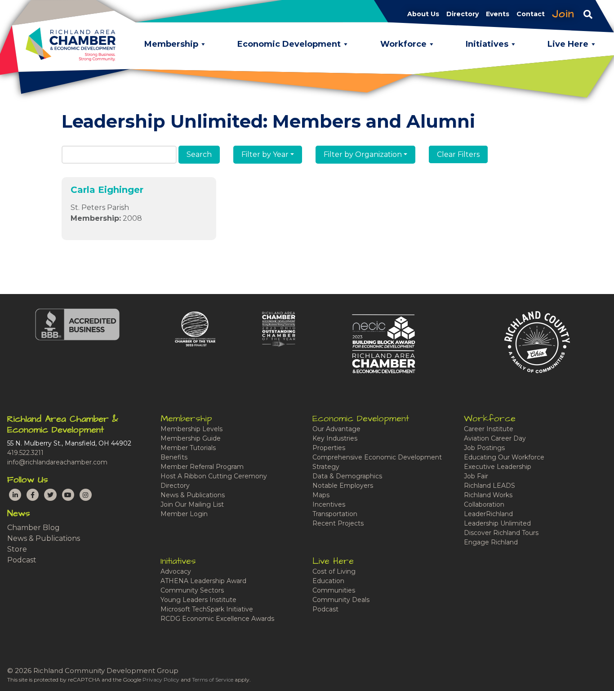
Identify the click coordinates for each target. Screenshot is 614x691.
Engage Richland (491, 542)
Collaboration (484, 504)
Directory (175, 485)
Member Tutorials (188, 448)
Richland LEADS (489, 485)
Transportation (334, 514)
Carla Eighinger (107, 189)
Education (328, 581)
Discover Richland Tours (501, 533)
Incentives (328, 504)
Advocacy (175, 571)
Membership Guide (190, 438)
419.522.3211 (25, 453)
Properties (328, 448)
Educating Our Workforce (504, 457)
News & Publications (43, 538)
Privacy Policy (160, 679)
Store (17, 549)
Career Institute (488, 429)
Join (563, 14)
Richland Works (488, 495)
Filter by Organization (363, 154)
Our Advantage (336, 429)
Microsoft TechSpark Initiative (206, 609)
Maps (320, 495)
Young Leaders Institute (198, 600)
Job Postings (484, 448)
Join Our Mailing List (192, 504)
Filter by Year (265, 154)
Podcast (21, 560)
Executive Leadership (497, 467)
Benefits (173, 457)
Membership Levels (191, 429)
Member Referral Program (202, 467)
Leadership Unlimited (497, 523)
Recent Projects (338, 523)
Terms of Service (212, 679)
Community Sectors (192, 590)
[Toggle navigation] (588, 14)
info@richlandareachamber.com (57, 462)
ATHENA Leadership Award (203, 581)
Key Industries (334, 438)
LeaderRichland (488, 514)
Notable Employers (342, 485)
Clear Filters (458, 154)
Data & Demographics (347, 476)
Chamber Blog (33, 527)
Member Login (184, 514)
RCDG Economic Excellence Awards (217, 619)
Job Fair (476, 476)
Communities (333, 590)
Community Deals (340, 600)
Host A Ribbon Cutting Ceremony (213, 476)
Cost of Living (334, 571)
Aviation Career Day (495, 438)
